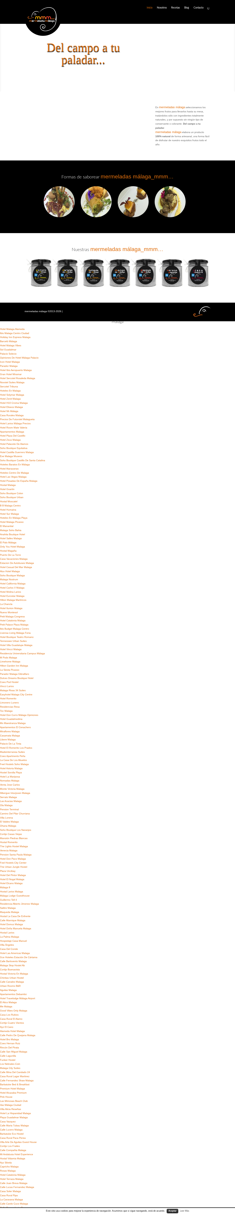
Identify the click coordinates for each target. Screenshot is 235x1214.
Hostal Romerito (9, 842)
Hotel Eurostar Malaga (12, 596)
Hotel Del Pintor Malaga (13, 875)
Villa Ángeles (7, 944)
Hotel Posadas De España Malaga (18, 480)
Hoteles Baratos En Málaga (15, 464)
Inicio (149, 7)
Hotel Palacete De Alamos (14, 444)
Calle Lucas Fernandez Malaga (17, 1187)
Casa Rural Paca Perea (13, 1138)
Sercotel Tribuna (9, 386)
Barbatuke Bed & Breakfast (14, 1084)
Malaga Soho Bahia (10, 530)
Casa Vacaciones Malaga (14, 558)
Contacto (199, 7)
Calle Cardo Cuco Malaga (14, 1203)
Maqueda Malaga (9, 912)
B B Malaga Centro (10, 505)
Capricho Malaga (9, 1166)
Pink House (6, 1096)
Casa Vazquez (8, 1121)
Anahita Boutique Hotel (12, 534)
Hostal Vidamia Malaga (12, 1158)
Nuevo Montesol (9, 612)
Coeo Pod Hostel (9, 682)
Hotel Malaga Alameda (12, 329)
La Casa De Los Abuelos (13, 760)
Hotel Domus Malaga (11, 924)
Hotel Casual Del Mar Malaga (16, 567)
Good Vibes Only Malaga (13, 1010)
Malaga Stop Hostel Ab (12, 965)
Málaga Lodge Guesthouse (15, 895)
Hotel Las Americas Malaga (15, 953)
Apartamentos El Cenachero (15, 727)
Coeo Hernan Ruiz (10, 1043)
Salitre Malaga (8, 908)
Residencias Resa (10, 706)
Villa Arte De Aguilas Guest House (18, 1142)
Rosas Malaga (8, 1170)
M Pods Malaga (8, 657)
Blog (186, 7)
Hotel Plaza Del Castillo (12, 435)
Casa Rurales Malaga (12, 415)
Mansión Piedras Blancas (14, 838)
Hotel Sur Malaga (9, 513)
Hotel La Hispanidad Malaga (15, 1113)
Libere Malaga (8, 739)
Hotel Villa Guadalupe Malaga (16, 645)
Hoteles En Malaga (10, 390)
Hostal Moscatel (8, 501)
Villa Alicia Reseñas (10, 1109)
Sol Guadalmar (8, 349)
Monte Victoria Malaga (12, 788)
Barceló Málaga (8, 341)
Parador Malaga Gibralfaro (14, 674)
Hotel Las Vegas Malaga (13, 476)
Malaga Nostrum (9, 579)
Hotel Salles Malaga (11, 538)
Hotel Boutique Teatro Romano (17, 637)
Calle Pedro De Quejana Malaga (17, 1035)
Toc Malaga (6, 710)
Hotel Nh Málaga (9, 411)
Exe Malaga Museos (11, 456)
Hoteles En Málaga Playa (13, 517)
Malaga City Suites (10, 1068)
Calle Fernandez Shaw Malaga (17, 1080)
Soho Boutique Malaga (12, 575)
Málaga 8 (5, 887)
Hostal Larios (7, 932)
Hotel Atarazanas (9, 468)
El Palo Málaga (8, 542)
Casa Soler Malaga (10, 1191)
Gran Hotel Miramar (11, 374)
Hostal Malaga (8, 485)
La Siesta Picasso (9, 669)
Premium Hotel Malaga (12, 1088)
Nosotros (162, 7)
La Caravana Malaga (11, 1199)
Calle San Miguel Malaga (13, 1051)
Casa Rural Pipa (9, 1195)
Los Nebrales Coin (10, 1064)
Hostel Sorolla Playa (11, 772)
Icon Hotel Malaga (10, 361)
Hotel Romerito (8, 698)
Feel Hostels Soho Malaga (14, 764)
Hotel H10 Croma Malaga (14, 403)
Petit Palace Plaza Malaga (14, 624)
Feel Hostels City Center (13, 862)
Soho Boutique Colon (11, 493)
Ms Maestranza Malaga (13, 723)
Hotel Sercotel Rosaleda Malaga (17, 378)
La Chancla (6, 604)
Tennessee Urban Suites (13, 641)
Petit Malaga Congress (12, 616)
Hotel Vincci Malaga (11, 649)
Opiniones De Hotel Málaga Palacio (19, 357)
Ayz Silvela (6, 1162)
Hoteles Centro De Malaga (14, 472)
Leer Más (184, 1211)
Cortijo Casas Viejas (11, 834)
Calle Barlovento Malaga (13, 961)
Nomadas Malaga (9, 780)
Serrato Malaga (8, 797)
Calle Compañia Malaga (13, 1150)
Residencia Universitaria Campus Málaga (22, 653)
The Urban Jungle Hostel (13, 866)
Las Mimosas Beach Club (14, 1101)
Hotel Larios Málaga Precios (15, 423)
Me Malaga (6, 1006)
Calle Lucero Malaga (11, 1129)
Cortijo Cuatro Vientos (12, 1022)
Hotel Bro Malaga (9, 1039)
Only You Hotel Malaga (12, 546)
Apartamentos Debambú (13, 994)
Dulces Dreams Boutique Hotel (16, 678)
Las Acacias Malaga (11, 801)
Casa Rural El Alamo (11, 1018)
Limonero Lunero (9, 702)
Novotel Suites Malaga (12, 382)
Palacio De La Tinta (10, 743)
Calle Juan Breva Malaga (13, 1183)
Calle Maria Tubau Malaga (14, 1125)
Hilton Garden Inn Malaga (14, 665)
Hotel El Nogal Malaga (12, 879)
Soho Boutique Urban (11, 497)
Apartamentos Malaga (12, 431)
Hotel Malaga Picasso (12, 522)
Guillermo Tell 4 (8, 899)
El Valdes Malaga (9, 821)
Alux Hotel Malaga (10, 571)
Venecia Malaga (8, 850)
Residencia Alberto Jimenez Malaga (19, 903)
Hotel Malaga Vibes (10, 345)
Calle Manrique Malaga (12, 920)
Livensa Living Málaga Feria (15, 633)
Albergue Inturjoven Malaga (15, 793)
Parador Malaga (9, 366)
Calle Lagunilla (8, 1055)
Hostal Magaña (8, 550)
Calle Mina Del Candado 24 (15, 1072)
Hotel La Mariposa (10, 776)
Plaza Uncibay (7, 871)
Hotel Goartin (7, 489)
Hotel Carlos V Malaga (12, 587)
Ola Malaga (6, 805)
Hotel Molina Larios (10, 591)
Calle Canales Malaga (12, 981)
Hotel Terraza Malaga (11, 1179)
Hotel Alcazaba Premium (13, 1092)
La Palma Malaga (9, 936)
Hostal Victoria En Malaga (14, 973)
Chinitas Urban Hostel (12, 977)
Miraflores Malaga (10, 731)
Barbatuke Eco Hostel (12, 1133)
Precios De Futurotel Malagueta (17, 419)
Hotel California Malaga (12, 583)
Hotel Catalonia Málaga (12, 1174)
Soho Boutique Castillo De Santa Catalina (22, 460)
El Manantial (6, 526)
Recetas (175, 7)
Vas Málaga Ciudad (10, 1105)
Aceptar (172, 1211)
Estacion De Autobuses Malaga (17, 563)
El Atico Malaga (8, 1002)
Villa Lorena (6, 817)
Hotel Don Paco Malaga (13, 858)
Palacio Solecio (8, 353)
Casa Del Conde (9, 949)
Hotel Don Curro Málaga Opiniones (19, 715)
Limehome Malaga (10, 661)
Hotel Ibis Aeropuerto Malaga (16, 370)
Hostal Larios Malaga (11, 891)
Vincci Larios (7, 686)
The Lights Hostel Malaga (14, 846)
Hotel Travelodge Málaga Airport (17, 998)
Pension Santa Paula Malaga (15, 854)
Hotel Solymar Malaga (12, 394)
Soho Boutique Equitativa (13, 448)
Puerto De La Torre (10, 555)
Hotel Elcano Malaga (11, 883)
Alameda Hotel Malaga (12, 1031)
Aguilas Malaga (8, 990)
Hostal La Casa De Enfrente (15, 916)
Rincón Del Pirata (9, 1047)
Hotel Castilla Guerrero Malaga (17, 452)
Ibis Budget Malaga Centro (14, 628)
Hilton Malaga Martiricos (13, 600)
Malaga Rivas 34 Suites (13, 690)
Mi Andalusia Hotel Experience (16, 1154)
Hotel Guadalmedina (11, 719)
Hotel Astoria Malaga (11, 768)
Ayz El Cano (6, 1027)
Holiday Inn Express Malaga (15, 337)
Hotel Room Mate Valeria (13, 427)
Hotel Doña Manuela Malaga (15, 928)
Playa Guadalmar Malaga (14, 1117)
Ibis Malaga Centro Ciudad (14, 333)
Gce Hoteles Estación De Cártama (18, 957)
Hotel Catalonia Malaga (12, 620)
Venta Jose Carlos (10, 784)
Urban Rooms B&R (10, 986)
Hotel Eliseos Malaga (11, 407)
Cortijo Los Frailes (10, 1146)
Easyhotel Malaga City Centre (16, 694)
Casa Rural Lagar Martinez (14, 1076)
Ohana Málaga (8, 825)
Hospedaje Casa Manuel (13, 940)
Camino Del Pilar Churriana (15, 813)
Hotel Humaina (8, 509)
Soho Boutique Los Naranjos (15, 830)
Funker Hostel (7, 1060)
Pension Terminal (9, 809)
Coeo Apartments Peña (12, 756)
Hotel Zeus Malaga (10, 439)
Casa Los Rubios (9, 1014)
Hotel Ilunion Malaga (11, 608)
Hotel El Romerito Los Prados (16, 747)
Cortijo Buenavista (10, 969)
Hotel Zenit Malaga (10, 398)
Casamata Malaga (10, 735)
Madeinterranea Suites (12, 752)
